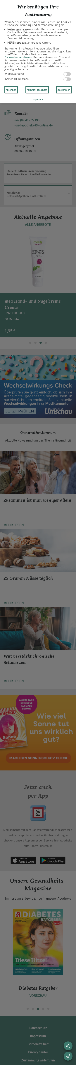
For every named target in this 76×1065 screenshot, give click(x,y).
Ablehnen (11, 89)
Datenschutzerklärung (18, 57)
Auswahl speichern (37, 89)
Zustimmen (64, 89)
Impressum (38, 99)
